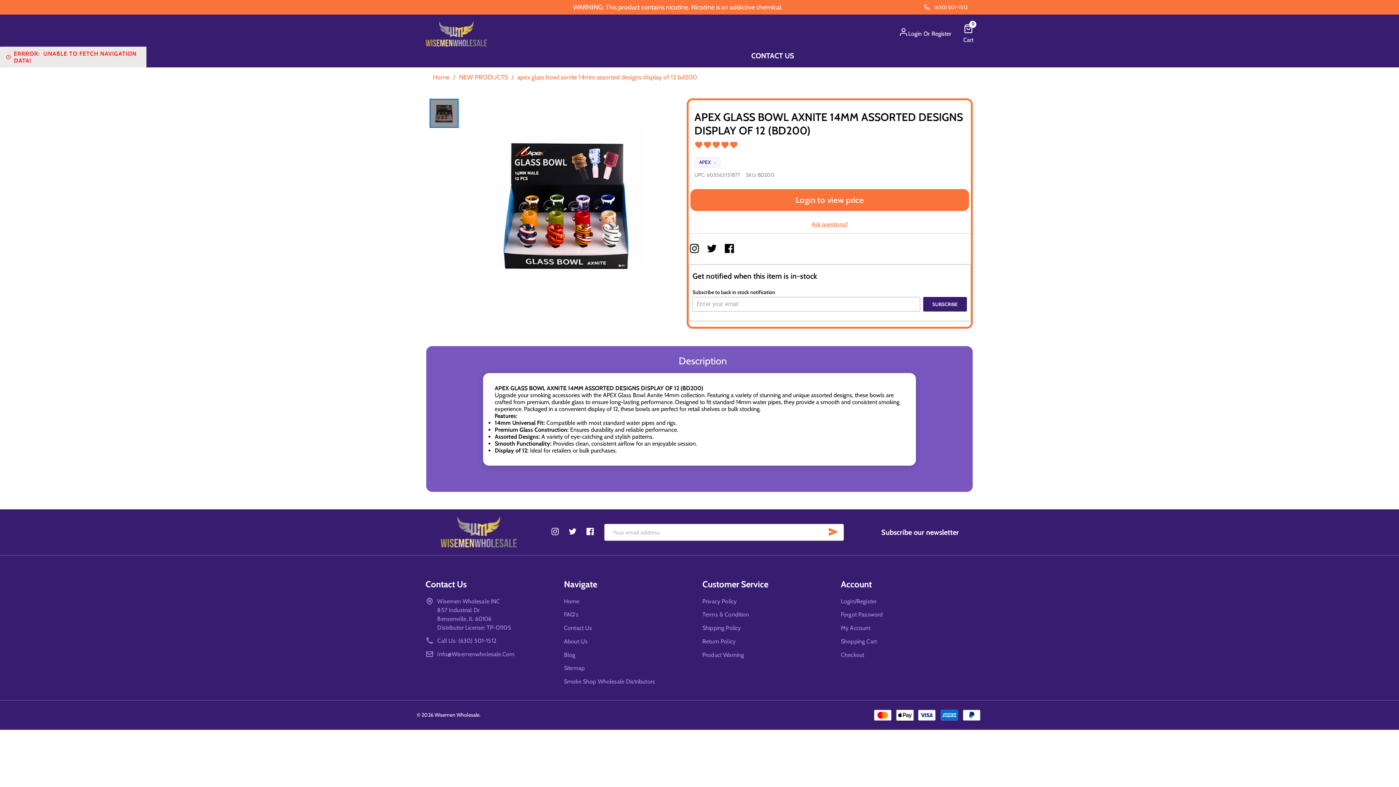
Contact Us (772, 55)
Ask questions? (830, 224)
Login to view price (830, 200)
